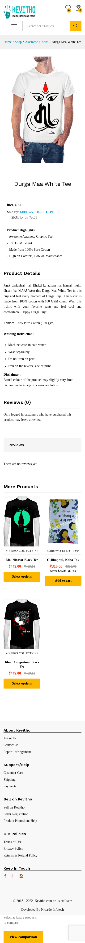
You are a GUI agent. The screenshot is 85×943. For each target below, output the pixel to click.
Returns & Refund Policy (20, 855)
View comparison (23, 937)
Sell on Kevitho (14, 807)
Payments (10, 786)
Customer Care (13, 773)
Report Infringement (17, 752)
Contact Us (11, 745)
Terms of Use (12, 842)
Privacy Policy (13, 848)
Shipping (10, 779)
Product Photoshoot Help (20, 821)
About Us (10, 738)
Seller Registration (16, 814)
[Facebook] (5, 876)
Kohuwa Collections (37, 212)
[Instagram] (21, 876)
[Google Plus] (13, 876)
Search (75, 26)
